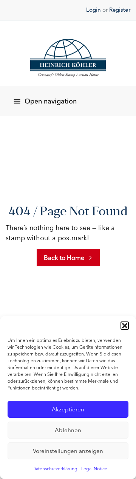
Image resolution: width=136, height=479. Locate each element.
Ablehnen (68, 430)
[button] (124, 325)
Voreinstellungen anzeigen (68, 451)
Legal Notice (94, 468)
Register (119, 9)
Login (93, 9)
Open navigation (51, 101)
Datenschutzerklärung (54, 468)
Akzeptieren (68, 409)
